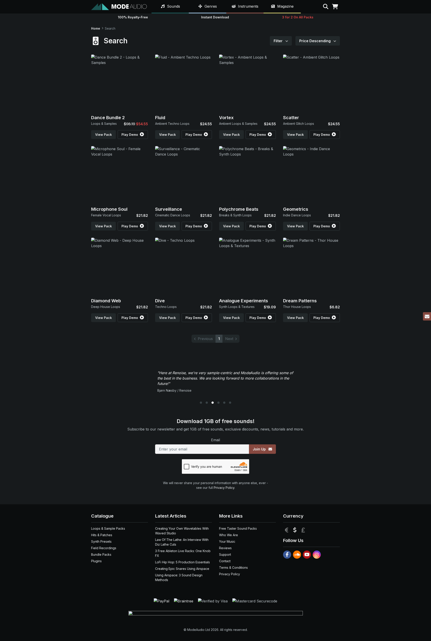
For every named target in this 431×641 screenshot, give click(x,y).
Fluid (160, 117)
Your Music (227, 541)
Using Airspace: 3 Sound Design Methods (178, 577)
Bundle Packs (101, 554)
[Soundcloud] (297, 555)
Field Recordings (103, 548)
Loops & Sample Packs (108, 528)
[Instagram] (317, 555)
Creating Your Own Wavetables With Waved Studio (182, 531)
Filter (279, 41)
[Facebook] (287, 555)
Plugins (96, 561)
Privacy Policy (224, 488)
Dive (160, 300)
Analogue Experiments (243, 300)
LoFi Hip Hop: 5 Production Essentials (182, 562)
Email (215, 440)
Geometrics (295, 209)
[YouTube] (307, 555)
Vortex (226, 117)
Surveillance (168, 209)
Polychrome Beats (238, 209)
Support (225, 554)
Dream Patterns (300, 300)
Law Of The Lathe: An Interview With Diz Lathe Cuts (182, 542)
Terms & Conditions (233, 567)
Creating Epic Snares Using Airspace (182, 569)
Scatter (291, 117)
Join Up (260, 449)
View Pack (103, 134)
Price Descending (315, 41)
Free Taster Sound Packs (238, 528)
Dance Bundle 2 (108, 117)
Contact (225, 561)
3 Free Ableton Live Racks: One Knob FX (183, 553)
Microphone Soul (109, 209)
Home (95, 28)
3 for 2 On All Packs (297, 17)
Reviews (225, 548)
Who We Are (228, 535)
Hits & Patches (101, 535)
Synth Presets (101, 541)
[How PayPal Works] (162, 600)
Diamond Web (106, 300)
